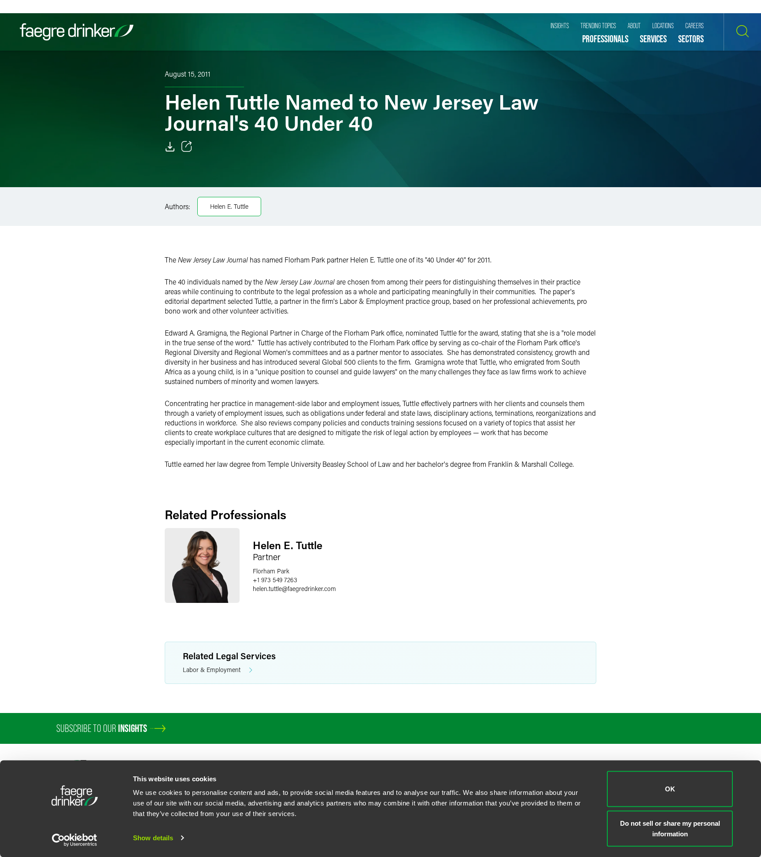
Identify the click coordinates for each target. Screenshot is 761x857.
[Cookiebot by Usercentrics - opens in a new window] (74, 839)
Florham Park (271, 571)
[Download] (170, 146)
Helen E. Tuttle (229, 206)
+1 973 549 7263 (275, 580)
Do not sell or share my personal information (670, 828)
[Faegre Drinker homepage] (76, 32)
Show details (153, 838)
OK (670, 789)
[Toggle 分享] (186, 146)
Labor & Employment (211, 669)
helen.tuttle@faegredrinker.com (294, 588)
